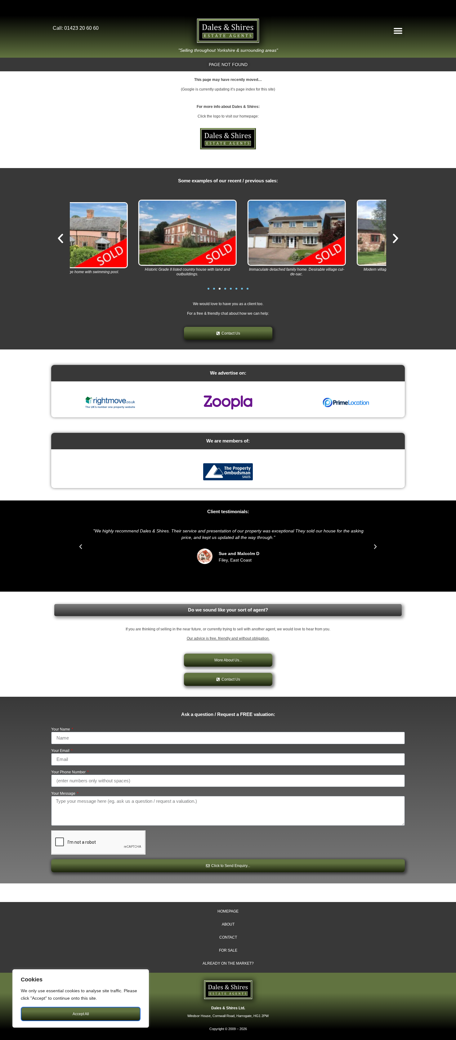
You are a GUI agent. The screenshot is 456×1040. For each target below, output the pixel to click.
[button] (398, 31)
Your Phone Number (69, 772)
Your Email (60, 751)
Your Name (61, 729)
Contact (228, 937)
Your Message (63, 794)
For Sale (228, 950)
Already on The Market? (228, 963)
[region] (80, 998)
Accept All (81, 1014)
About (228, 924)
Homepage (228, 911)
